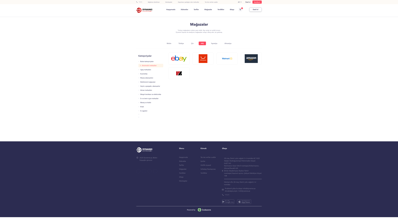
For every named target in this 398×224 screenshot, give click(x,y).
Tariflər (196, 9)
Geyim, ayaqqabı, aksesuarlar (150, 86)
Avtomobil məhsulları (149, 65)
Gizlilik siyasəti (206, 165)
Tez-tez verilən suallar (211, 2)
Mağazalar (208, 9)
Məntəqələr (168, 2)
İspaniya (214, 43)
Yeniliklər (221, 9)
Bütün (169, 43)
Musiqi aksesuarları (146, 78)
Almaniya (227, 43)
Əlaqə (232, 9)
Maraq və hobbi (145, 102)
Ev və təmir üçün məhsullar (149, 98)
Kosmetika (143, 74)
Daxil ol (247, 2)
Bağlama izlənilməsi (154, 2)
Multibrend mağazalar (147, 82)
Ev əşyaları (143, 111)
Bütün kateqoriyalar (147, 61)
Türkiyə (181, 43)
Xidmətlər (184, 9)
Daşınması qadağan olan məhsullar (188, 2)
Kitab (142, 107)
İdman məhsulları (146, 90)
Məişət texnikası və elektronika (150, 94)
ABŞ (202, 43)
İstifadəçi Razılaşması (208, 169)
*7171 (140, 2)
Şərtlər (203, 161)
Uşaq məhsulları (145, 70)
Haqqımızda (170, 9)
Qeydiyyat (257, 2)
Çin (192, 43)
